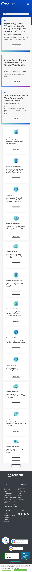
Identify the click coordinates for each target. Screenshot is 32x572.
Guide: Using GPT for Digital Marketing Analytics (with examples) (15, 313)
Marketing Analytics (9, 501)
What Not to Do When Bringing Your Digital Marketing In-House (14, 170)
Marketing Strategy (16, 166)
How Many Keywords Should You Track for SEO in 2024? (16, 423)
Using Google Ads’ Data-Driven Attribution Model (15, 341)
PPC (5, 20)
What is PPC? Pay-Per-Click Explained (14, 369)
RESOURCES (22, 485)
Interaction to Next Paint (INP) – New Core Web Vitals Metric (15, 228)
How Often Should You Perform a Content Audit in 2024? (15, 395)
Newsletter (21, 499)
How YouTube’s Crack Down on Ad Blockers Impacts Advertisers (14, 199)
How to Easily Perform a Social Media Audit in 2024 (15, 451)
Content (6, 56)
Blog (19, 490)
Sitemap (6, 521)
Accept (20, 570)
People (6, 513)
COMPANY (7, 510)
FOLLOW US (22, 510)
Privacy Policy (8, 519)
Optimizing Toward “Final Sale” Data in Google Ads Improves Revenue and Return (15, 27)
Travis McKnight (8, 68)
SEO (15, 419)
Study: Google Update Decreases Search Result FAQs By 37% (15, 62)
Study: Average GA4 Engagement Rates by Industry (14, 255)
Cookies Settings (6, 570)
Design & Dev (16, 223)
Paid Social (16, 446)
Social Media (7, 499)
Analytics (15, 137)
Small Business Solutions (11, 506)
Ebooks (20, 495)
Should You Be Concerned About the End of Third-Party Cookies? (16, 141)
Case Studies (22, 488)
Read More (16, 149)
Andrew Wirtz (7, 103)
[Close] (30, 566)
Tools (19, 497)
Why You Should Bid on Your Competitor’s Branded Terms (16, 98)
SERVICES (7, 485)
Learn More (16, 46)
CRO (5, 503)
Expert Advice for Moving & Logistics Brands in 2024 (15, 285)
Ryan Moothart (8, 34)
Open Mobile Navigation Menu (28, 4)
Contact (6, 517)
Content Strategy (9, 490)
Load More (16, 466)
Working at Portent (9, 515)
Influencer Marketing (10, 497)
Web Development (9, 505)
